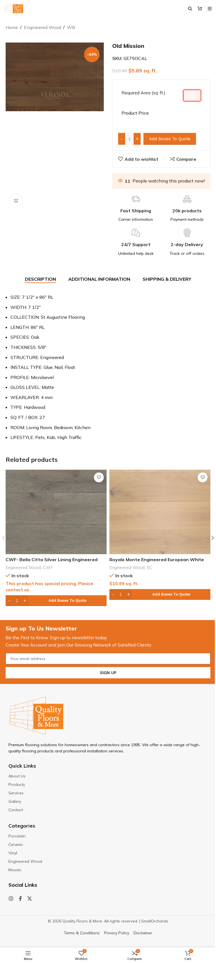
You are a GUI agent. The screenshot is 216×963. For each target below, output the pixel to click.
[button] (56, 600)
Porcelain (17, 836)
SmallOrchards (154, 921)
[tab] (40, 279)
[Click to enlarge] (16, 201)
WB (71, 27)
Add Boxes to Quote (169, 138)
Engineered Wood (42, 27)
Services (16, 792)
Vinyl (12, 852)
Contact (15, 809)
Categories (21, 825)
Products (16, 784)
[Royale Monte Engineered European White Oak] (159, 512)
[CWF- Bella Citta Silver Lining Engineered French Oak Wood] (56, 512)
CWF (48, 567)
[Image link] (36, 715)
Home (12, 27)
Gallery (14, 801)
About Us (17, 776)
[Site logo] (14, 8)
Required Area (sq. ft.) (143, 92)
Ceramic (15, 844)
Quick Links (22, 766)
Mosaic (14, 869)
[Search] (190, 8)
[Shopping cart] (200, 8)
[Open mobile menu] (210, 8)
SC (149, 567)
